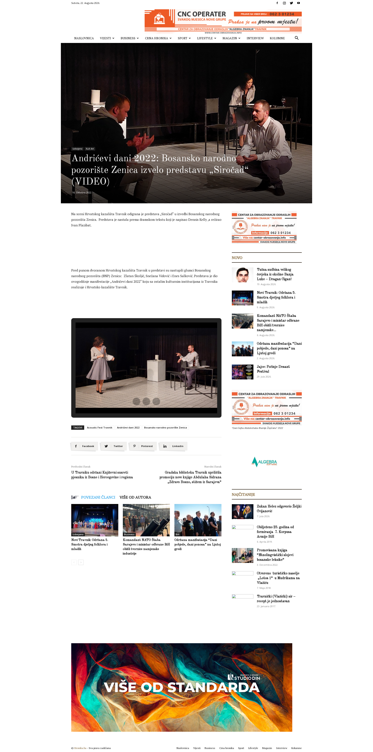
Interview (255, 38)
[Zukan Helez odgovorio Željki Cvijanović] (242, 511)
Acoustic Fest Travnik (99, 427)
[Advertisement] (149, 243)
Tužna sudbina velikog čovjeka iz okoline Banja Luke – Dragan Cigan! (275, 274)
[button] (296, 38)
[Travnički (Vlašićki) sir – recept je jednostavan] (242, 601)
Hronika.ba (80, 748)
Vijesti (105, 38)
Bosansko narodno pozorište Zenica (165, 427)
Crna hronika (156, 38)
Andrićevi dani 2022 (128, 427)
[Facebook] (277, 3)
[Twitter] (291, 3)
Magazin (230, 38)
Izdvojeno (77, 148)
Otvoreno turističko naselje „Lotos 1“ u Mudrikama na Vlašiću (278, 578)
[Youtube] (298, 3)
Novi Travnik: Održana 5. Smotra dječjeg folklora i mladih (89, 545)
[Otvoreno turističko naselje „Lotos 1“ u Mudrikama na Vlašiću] (242, 578)
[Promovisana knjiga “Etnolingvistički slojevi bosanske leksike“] (242, 555)
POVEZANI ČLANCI (98, 497)
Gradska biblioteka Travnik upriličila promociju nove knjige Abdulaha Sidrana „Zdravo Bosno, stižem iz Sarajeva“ (190, 477)
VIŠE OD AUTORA (135, 497)
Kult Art (90, 148)
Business (128, 38)
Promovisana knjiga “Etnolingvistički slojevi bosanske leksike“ (275, 555)
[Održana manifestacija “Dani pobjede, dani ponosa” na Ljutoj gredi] (197, 520)
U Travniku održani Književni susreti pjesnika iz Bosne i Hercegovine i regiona (102, 475)
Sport (182, 38)
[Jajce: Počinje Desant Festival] (242, 372)
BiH (177, 534)
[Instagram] (284, 3)
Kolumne (277, 38)
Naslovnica (84, 38)
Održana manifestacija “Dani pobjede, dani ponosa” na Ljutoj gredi (197, 545)
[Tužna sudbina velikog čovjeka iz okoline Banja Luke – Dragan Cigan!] (242, 274)
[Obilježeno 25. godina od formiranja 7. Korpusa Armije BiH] (242, 532)
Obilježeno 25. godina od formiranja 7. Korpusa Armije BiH (275, 532)
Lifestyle (205, 38)
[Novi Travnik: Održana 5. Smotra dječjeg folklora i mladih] (94, 520)
